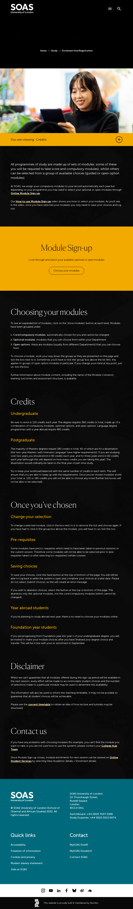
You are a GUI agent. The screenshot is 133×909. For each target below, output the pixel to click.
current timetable (39, 704)
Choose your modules (66, 270)
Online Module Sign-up (25, 193)
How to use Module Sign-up (33, 201)
